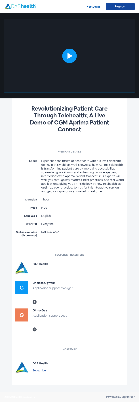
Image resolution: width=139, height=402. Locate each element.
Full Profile (39, 272)
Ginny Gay (40, 310)
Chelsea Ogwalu (44, 283)
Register (120, 6)
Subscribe (39, 370)
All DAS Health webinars (19, 397)
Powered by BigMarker (120, 397)
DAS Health (40, 264)
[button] (69, 56)
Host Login (93, 6)
